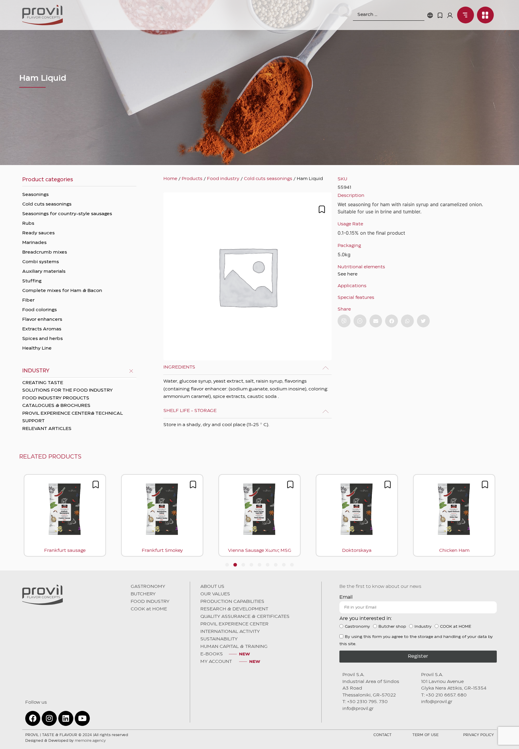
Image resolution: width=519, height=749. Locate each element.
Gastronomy (357, 626)
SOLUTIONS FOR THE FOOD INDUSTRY (67, 390)
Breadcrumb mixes (44, 252)
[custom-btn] (344, 320)
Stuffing (31, 281)
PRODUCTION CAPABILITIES (232, 602)
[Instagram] (49, 718)
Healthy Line (37, 348)
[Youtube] (82, 718)
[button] (375, 320)
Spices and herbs (42, 339)
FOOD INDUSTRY (150, 602)
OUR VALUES (215, 594)
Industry (423, 626)
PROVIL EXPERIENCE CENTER (234, 624)
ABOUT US (212, 587)
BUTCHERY (143, 594)
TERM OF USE (425, 735)
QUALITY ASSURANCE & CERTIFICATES (245, 617)
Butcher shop (392, 626)
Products (192, 179)
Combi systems (40, 262)
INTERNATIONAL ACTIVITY (230, 632)
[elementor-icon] (440, 15)
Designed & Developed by (65, 740)
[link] (464, 15)
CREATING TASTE (42, 383)
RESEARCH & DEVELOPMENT (234, 609)
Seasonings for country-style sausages (67, 214)
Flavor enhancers (42, 319)
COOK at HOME (149, 609)
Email (346, 597)
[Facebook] (32, 718)
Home (170, 179)
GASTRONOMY (148, 587)
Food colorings (39, 310)
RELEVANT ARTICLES (46, 429)
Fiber (28, 300)
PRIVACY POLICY (478, 735)
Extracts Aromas (41, 329)
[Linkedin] (65, 718)
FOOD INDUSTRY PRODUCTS (55, 398)
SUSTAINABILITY (219, 639)
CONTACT (382, 735)
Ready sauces (38, 233)
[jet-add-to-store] (322, 209)
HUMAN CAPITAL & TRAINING (234, 647)
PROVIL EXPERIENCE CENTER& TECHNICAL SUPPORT (72, 417)
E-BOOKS (211, 654)
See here (347, 274)
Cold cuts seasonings (46, 204)
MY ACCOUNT (216, 662)
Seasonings (35, 195)
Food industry (223, 179)
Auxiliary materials (43, 271)
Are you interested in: (365, 618)
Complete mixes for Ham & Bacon (62, 291)
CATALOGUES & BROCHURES (56, 406)
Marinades (34, 243)
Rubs (28, 223)
